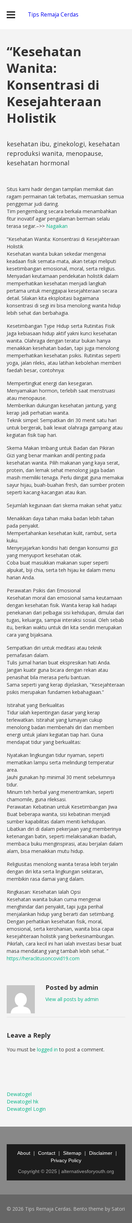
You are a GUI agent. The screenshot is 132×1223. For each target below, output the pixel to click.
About (23, 1153)
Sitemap (72, 1153)
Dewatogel (19, 1094)
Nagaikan (57, 226)
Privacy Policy (66, 1160)
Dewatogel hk (22, 1101)
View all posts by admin (72, 999)
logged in (47, 1049)
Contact (46, 1153)
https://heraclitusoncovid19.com (43, 958)
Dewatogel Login (26, 1109)
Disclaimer (100, 1153)
